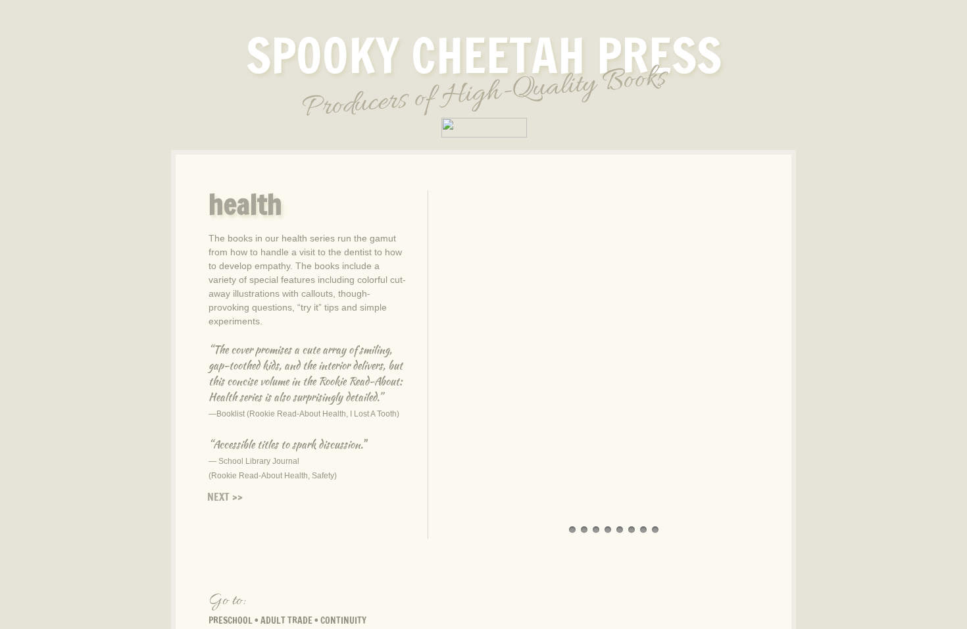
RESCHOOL (233, 620)
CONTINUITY (343, 620)
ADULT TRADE (286, 620)
